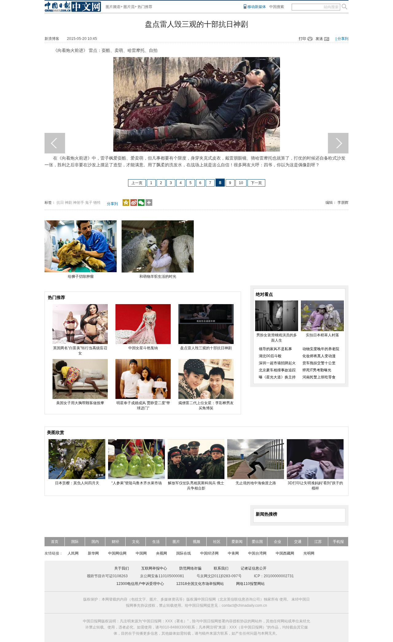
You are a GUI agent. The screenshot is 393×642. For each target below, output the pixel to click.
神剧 (68, 202)
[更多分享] (149, 205)
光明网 (308, 553)
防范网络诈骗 (190, 568)
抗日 (60, 202)
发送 (319, 39)
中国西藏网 (285, 553)
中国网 (141, 553)
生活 (156, 542)
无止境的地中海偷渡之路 (255, 483)
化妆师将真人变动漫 (319, 356)
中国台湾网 (257, 553)
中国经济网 (209, 553)
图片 (176, 542)
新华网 (93, 553)
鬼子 (88, 202)
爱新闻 (237, 542)
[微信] (141, 205)
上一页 (136, 183)
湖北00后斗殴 (270, 356)
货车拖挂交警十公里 (319, 363)
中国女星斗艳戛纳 (143, 348)
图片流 (128, 7)
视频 (196, 542)
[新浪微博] (133, 205)
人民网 (73, 553)
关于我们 (121, 568)
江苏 (318, 542)
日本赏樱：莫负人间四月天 (77, 483)
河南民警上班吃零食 (319, 377)
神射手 (78, 202)
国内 (95, 542)
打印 (302, 39)
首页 (54, 542)
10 (241, 183)
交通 (298, 542)
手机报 (338, 542)
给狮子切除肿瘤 (81, 276)
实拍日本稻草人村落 (322, 335)
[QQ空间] (126, 205)
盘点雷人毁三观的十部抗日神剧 (206, 348)
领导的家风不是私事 (275, 349)
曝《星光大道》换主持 (277, 377)
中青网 (233, 553)
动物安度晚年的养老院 (320, 349)
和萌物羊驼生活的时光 (157, 276)
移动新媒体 (256, 7)
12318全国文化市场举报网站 (200, 584)
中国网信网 (117, 553)
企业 (277, 542)
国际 (75, 542)
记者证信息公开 (254, 568)
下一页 (256, 183)
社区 (216, 542)
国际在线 (183, 553)
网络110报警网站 (250, 584)
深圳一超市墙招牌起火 (277, 363)
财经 (115, 542)
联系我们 (221, 568)
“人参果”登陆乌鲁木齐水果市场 (136, 483)
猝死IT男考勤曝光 (316, 370)
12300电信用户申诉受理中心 (140, 584)
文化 (135, 542)
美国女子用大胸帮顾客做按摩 (80, 403)
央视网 (161, 553)
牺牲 (97, 202)
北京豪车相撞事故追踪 (277, 370)
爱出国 (257, 542)
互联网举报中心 (154, 568)
